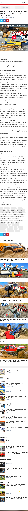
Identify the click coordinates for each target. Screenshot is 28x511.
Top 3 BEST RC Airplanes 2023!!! (8, 280)
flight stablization (18, 220)
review (11, 226)
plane (12, 222)
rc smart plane (15, 224)
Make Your (6, 178)
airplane (20, 208)
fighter (10, 220)
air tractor (13, 208)
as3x (8, 210)
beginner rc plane (20, 210)
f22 (12, 218)
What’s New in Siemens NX (12, 462)
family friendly (4, 220)
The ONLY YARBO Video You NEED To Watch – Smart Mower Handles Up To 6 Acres (16, 476)
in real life (3, 222)
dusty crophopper (4, 216)
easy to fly (3, 218)
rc (9, 224)
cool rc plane (22, 212)
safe (15, 226)
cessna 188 (15, 212)
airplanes (3, 210)
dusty (22, 214)
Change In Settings (15, 506)
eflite (9, 218)
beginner (13, 210)
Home (3, 7)
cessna (2, 212)
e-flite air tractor (19, 216)
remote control (4, 226)
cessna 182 (8, 212)
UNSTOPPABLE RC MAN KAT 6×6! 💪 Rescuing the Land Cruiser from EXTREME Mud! (17, 453)
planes (17, 222)
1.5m (2, 208)
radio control (4, 224)
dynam (12, 216)
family (17, 218)
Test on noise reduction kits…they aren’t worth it (16, 390)
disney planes (16, 214)
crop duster (3, 214)
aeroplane (7, 208)
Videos (6, 7)
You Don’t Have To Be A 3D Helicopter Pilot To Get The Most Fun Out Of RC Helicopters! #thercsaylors (17, 498)
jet (8, 222)
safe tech (20, 226)
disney (9, 214)
